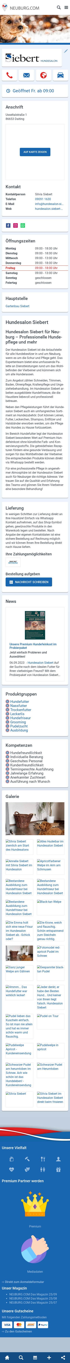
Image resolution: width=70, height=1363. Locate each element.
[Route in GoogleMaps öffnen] (60, 77)
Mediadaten (35, 1271)
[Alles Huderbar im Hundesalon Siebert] (50, 847)
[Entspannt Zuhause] (35, 818)
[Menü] (66, 7)
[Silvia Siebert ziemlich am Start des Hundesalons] (19, 847)
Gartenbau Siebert (17, 306)
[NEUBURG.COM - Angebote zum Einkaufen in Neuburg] (19, 7)
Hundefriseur (20, 718)
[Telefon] (9, 77)
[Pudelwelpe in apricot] (50, 1050)
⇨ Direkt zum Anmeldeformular (23, 1282)
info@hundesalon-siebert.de (49, 204)
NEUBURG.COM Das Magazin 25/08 (33, 1298)
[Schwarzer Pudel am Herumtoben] (50, 1070)
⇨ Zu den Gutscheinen (17, 1331)
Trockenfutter (20, 710)
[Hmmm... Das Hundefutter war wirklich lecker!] (19, 992)
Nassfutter (18, 706)
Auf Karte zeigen (35, 151)
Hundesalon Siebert (41, 662)
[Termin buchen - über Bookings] (35, 1357)
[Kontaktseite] (49, 1357)
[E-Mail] (26, 77)
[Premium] (35, 1203)
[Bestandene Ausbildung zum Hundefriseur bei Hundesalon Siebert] (19, 887)
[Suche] (59, 7)
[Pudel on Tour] (50, 1021)
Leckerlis (17, 714)
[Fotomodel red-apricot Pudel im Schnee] (50, 953)
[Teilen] (63, 1357)
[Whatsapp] (22, 225)
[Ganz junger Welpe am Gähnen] (19, 973)
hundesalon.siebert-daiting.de (49, 209)
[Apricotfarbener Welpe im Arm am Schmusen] (50, 866)
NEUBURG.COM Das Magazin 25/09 (33, 1294)
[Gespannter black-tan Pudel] (50, 973)
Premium (35, 1226)
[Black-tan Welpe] (50, 907)
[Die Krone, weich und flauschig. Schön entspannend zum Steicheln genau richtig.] (50, 931)
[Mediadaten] (35, 1249)
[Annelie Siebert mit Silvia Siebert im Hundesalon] (19, 866)
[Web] (43, 77)
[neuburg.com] (7, 1357)
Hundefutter (19, 701)
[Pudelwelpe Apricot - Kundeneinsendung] (19, 1050)
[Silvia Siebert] (19, 1099)
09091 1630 (43, 199)
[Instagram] (15, 225)
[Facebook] (8, 225)
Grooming (18, 722)
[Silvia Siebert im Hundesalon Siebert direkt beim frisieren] (50, 1099)
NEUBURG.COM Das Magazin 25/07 (33, 1302)
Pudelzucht (19, 726)
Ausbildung (19, 730)
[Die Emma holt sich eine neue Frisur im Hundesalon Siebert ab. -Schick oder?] (19, 931)
